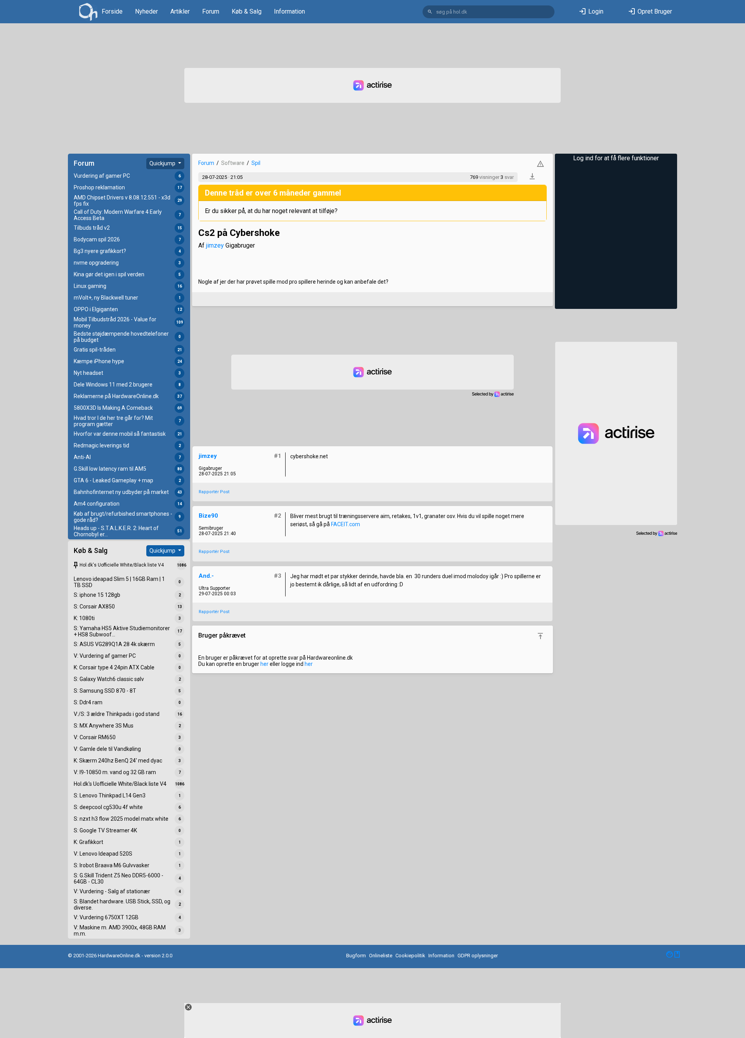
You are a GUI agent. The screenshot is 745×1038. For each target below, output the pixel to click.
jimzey (215, 245)
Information (289, 11)
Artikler (180, 11)
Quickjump (163, 163)
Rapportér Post (214, 491)
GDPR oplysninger (477, 955)
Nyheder (146, 11)
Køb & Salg (247, 11)
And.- (206, 575)
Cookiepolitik (410, 955)
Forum (210, 11)
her (264, 664)
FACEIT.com (345, 524)
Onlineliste (380, 955)
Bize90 (208, 515)
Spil (255, 163)
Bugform (356, 955)
